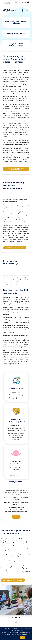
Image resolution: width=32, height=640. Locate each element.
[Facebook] (16, 617)
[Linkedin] (19, 617)
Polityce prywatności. (21, 634)
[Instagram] (12, 617)
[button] (16, 2)
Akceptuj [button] (22, 637)
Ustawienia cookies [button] (13, 637)
